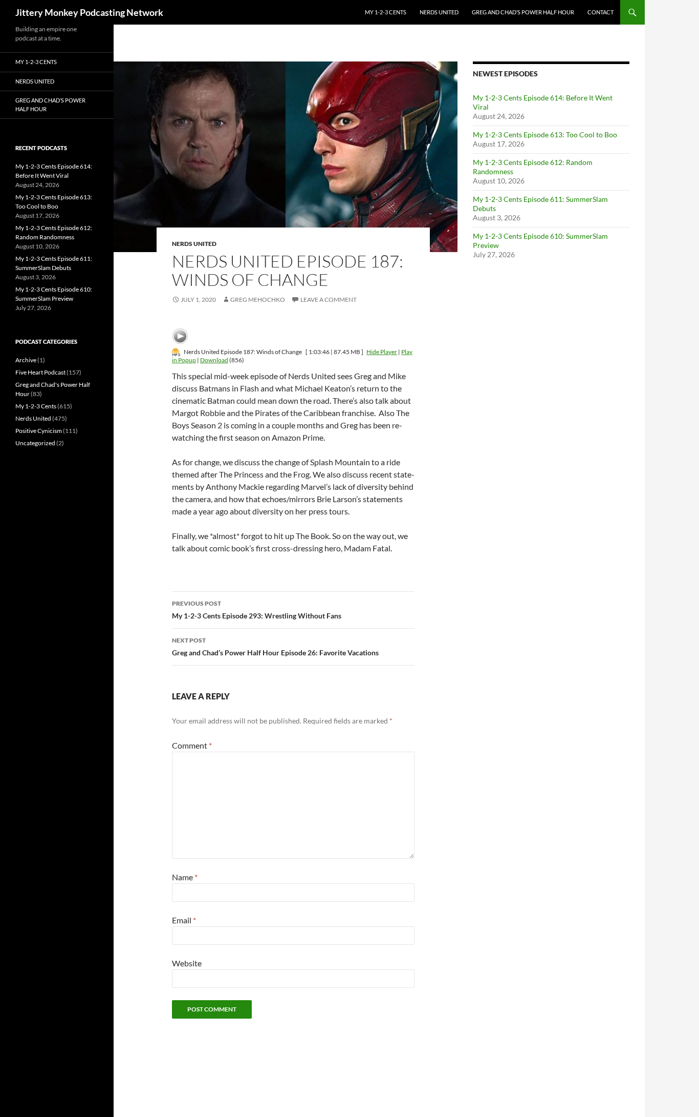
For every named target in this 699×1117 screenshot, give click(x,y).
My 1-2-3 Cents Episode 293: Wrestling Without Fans (256, 609)
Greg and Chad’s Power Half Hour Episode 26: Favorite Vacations (275, 646)
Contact (600, 12)
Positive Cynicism (38, 431)
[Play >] (180, 336)
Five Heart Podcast (40, 372)
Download (214, 360)
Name (185, 877)
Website (187, 963)
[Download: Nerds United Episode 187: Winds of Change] (176, 352)
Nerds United (439, 12)
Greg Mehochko (257, 299)
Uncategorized (35, 443)
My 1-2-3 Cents (385, 12)
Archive (25, 360)
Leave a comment (328, 299)
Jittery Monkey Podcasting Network (89, 12)
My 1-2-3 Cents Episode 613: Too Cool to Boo (545, 134)
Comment (192, 745)
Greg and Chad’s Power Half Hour (523, 12)
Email (184, 920)
